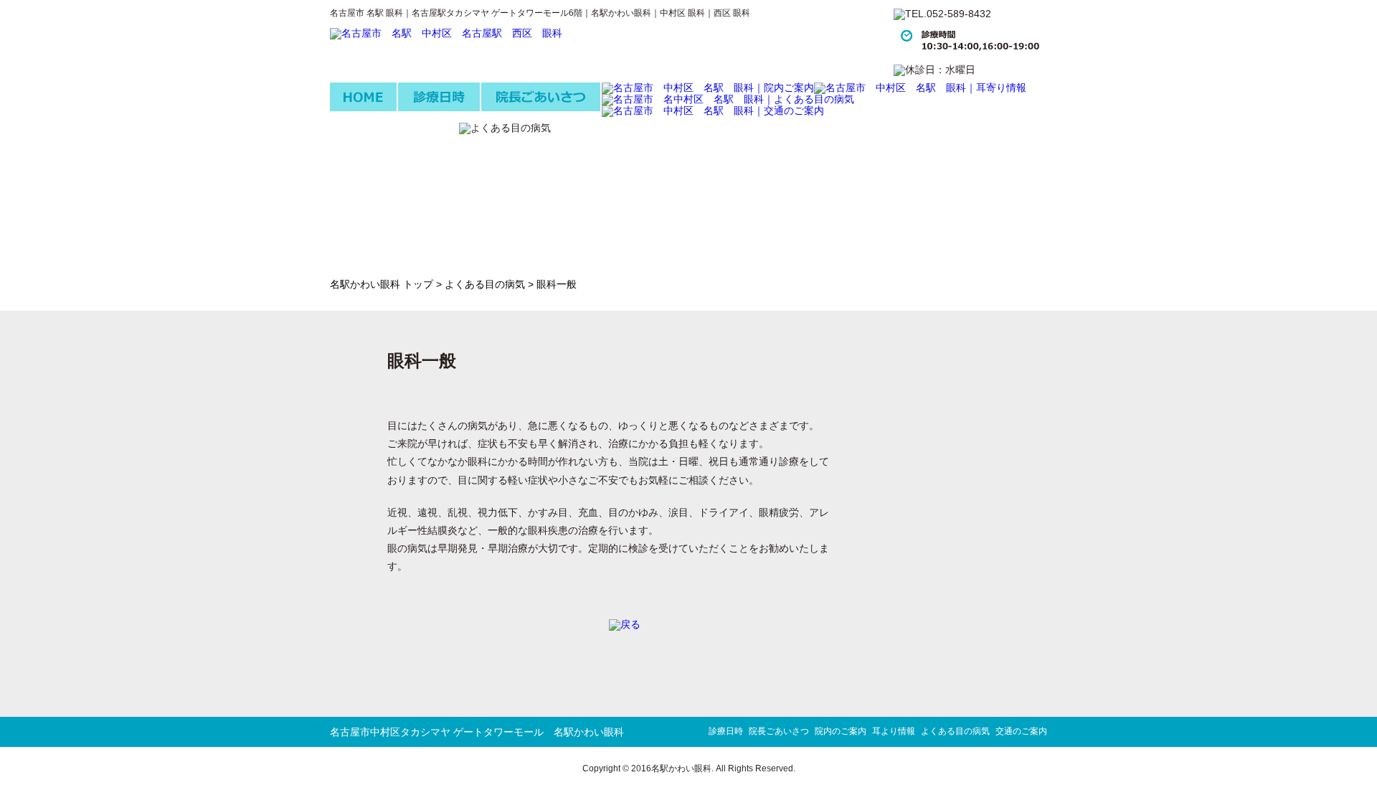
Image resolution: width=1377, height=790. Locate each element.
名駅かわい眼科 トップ (381, 284)
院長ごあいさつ (779, 731)
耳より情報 (893, 731)
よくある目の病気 (485, 284)
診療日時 (726, 731)
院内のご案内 (840, 731)
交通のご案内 (1021, 731)
